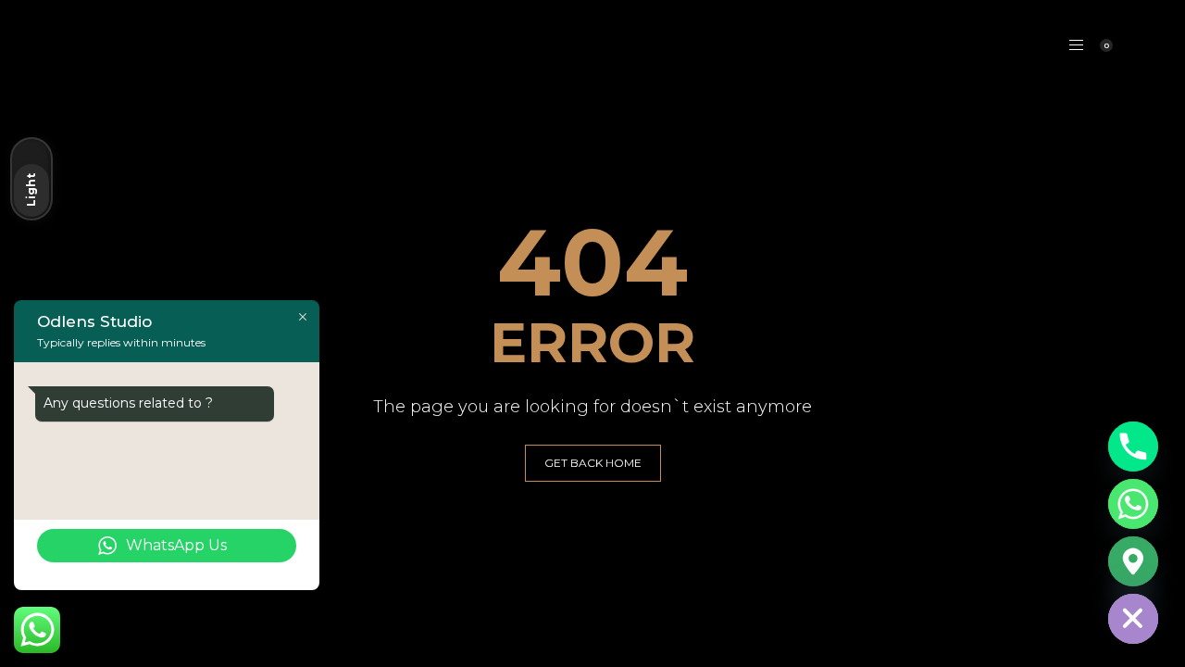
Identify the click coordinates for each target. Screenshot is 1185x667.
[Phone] (1133, 447)
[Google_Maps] (1133, 561)
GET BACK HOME (593, 463)
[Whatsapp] (1133, 504)
